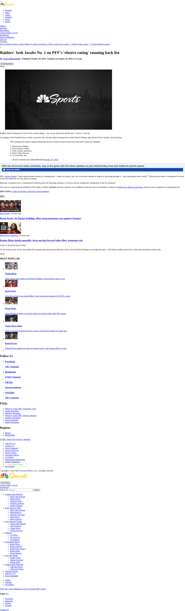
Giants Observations (13, 326)
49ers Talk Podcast (17, 510)
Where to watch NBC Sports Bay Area (20, 409)
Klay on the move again (58, 44)
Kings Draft (15, 551)
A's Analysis (15, 537)
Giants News (15, 528)
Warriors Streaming (12, 413)
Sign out (3, 39)
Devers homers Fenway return (12, 44)
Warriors (8, 10)
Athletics (8, 17)
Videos (3, 26)
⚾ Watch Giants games (78, 44)
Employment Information (15, 459)
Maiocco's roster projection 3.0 (37, 44)
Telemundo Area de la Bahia (24, 589)
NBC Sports (41, 589)
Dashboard (4, 35)
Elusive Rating (11, 176)
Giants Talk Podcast (18, 524)
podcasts (8, 582)
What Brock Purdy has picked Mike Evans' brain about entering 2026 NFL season (37, 296)
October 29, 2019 (51, 160)
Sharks (7, 22)
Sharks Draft (15, 562)
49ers (7, 13)
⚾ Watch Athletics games (99, 44)
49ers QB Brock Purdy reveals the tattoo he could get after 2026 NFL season (35, 313)
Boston (8, 433)
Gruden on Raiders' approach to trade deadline (30, 191)
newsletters (9, 585)
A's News (14, 535)
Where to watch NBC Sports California (20, 415)
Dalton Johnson (16, 506)
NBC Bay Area (6, 589)
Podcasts (3, 28)
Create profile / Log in (9, 33)
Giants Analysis (16, 531)
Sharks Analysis (16, 560)
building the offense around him (130, 187)
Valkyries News (16, 567)
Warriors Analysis (17, 503)
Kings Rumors (16, 553)
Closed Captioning (12, 462)
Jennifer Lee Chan (17, 515)
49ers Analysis (16, 519)
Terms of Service (11, 450)
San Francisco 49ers (13, 508)
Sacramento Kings (12, 542)
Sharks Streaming (12, 422)
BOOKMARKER (7, 64)
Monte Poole (15, 499)
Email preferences (7, 37)
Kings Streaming (11, 420)
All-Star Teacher (11, 571)
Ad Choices (9, 466)
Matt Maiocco (15, 512)
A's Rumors (15, 540)
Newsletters (4, 30)
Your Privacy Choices (15, 464)
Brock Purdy (5, 213)
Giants (7, 15)
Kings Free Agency (18, 549)
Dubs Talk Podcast (17, 497)
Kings (7, 19)
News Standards (11, 448)
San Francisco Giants (13, 521)
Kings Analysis (16, 546)
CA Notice (9, 457)
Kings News (15, 544)
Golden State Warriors (14, 494)
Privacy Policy (11, 453)
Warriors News (16, 501)
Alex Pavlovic (15, 526)
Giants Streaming (12, 411)
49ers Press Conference (9, 235)
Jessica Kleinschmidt (11, 59)
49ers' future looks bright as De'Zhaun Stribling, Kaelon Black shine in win (35, 279)
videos (7, 580)
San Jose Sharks (11, 555)
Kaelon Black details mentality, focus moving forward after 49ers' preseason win (41, 240)
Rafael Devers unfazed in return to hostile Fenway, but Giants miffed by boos (35, 348)
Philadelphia (10, 435)
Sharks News (15, 558)
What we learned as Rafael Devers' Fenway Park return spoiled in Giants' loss (36, 331)
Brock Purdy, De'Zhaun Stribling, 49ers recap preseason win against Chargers (40, 218)
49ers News (15, 517)
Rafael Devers (11, 343)
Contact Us (9, 446)
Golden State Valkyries (14, 564)
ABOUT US (10, 444)
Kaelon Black (10, 274)
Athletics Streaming (13, 418)
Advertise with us (12, 455)
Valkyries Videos (17, 569)
